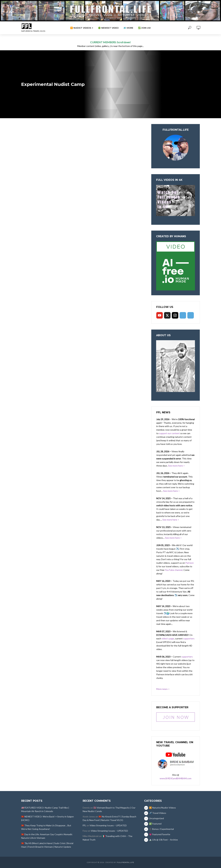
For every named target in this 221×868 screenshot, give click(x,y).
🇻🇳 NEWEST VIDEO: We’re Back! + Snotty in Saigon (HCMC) (47, 818)
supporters (188, 638)
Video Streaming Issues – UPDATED (108, 825)
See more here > (176, 465)
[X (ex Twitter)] (167, 315)
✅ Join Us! (144, 28)
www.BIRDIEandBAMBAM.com (175, 778)
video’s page (168, 638)
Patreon (189, 562)
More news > (163, 689)
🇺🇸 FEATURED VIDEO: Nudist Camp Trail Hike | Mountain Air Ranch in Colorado (45, 809)
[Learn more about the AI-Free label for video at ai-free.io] (175, 265)
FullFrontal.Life (125, 862)
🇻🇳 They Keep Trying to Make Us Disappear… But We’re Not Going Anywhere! (46, 827)
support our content (169, 433)
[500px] (183, 315)
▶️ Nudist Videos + (81, 28)
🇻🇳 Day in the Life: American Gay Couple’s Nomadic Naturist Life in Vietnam (46, 836)
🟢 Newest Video (108, 28)
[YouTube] (159, 315)
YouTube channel (173, 570)
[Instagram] (175, 315)
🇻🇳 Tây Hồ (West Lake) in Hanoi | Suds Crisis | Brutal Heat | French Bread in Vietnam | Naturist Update (47, 845)
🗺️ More (128, 28)
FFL (84, 825)
